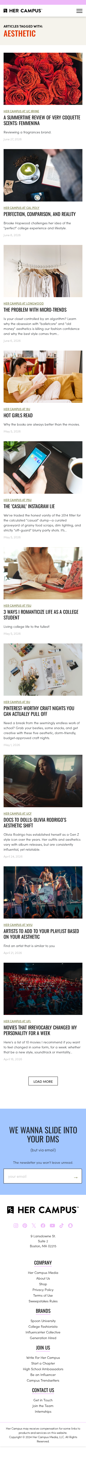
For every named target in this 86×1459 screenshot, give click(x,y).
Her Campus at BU (17, 409)
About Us (43, 1278)
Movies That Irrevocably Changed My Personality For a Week (40, 1030)
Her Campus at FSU (17, 605)
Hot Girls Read (18, 415)
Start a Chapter (43, 1363)
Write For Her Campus (43, 1357)
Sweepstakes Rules (43, 1301)
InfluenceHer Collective (43, 1332)
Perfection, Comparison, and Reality (40, 213)
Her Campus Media (43, 1272)
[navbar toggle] (79, 11)
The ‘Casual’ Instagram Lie (29, 506)
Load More (43, 1081)
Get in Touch (43, 1400)
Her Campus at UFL (17, 1021)
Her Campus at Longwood (24, 303)
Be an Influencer (43, 1374)
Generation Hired (43, 1337)
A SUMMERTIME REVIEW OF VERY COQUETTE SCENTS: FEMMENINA (42, 120)
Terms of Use (43, 1295)
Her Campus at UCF (18, 813)
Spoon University (43, 1320)
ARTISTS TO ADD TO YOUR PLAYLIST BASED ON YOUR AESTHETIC (41, 933)
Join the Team (43, 1405)
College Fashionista (43, 1326)
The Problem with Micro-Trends (35, 309)
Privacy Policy (43, 1289)
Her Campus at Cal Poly (21, 207)
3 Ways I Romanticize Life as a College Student (41, 614)
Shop (43, 1283)
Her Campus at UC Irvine (21, 111)
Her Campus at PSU (18, 500)
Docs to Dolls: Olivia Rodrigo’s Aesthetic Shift (35, 822)
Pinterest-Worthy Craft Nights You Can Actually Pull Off (39, 710)
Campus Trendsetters (43, 1380)
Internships (43, 1411)
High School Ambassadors (43, 1368)
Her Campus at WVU (18, 924)
